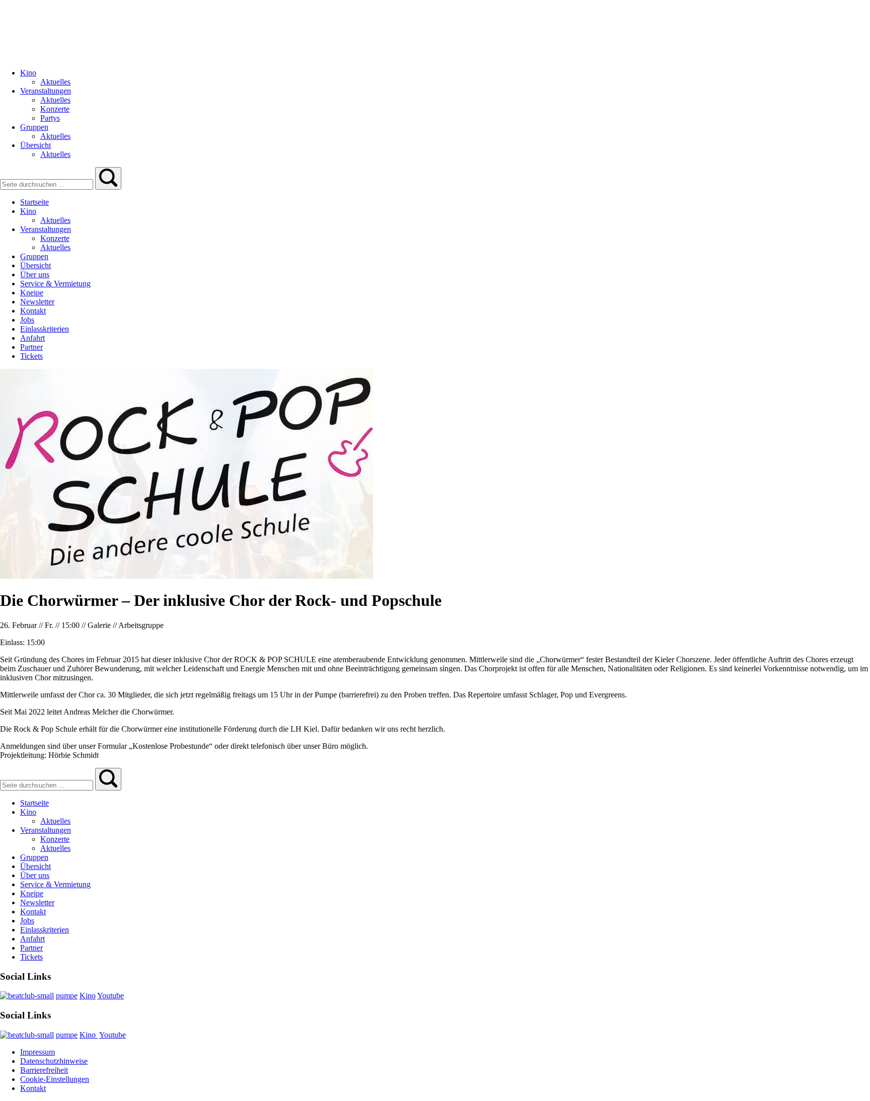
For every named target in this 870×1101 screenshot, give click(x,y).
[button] (108, 178)
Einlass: (13, 642)
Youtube (110, 995)
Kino (88, 995)
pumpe (67, 995)
